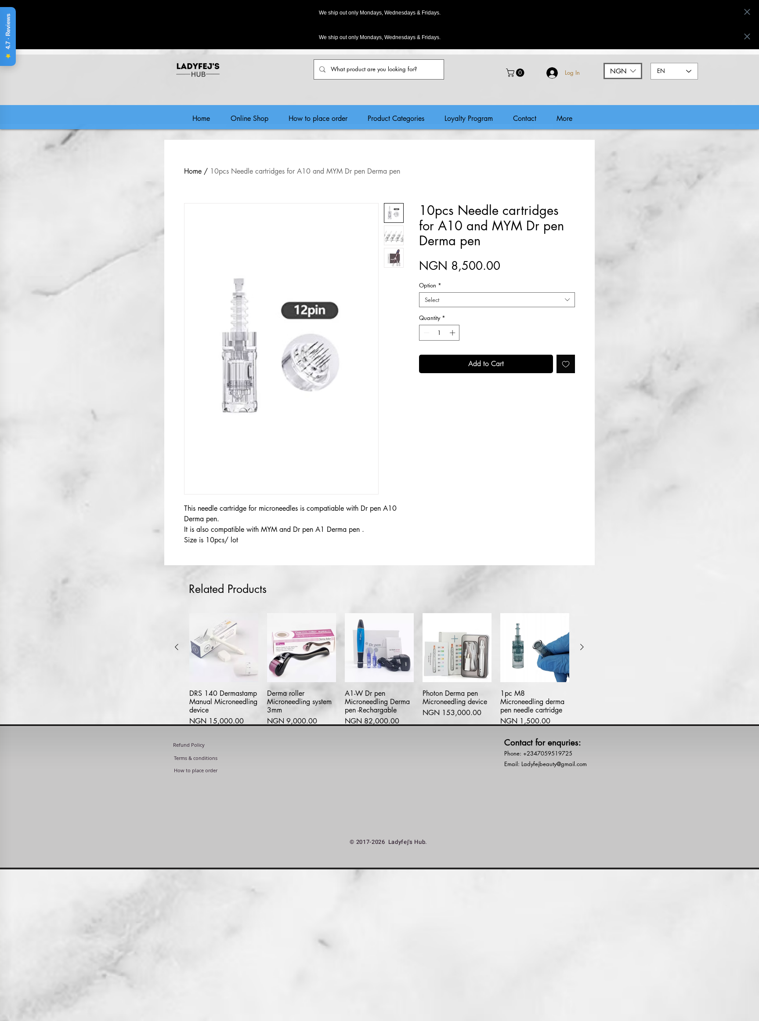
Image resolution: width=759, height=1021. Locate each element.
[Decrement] (425, 332)
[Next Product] (582, 647)
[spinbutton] (439, 332)
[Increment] (453, 332)
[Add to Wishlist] (566, 364)
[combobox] (497, 299)
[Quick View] (223, 647)
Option (430, 285)
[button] (516, 73)
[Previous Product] (176, 647)
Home (193, 171)
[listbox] (623, 71)
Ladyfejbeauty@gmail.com (554, 768)
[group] (379, 672)
